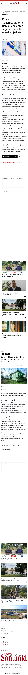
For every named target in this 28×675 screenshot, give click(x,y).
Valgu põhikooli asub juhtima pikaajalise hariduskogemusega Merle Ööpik (13, 314)
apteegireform (5, 162)
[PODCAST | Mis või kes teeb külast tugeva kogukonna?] (14, 267)
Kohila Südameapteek (12, 162)
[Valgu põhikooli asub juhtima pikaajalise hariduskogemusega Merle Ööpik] (14, 305)
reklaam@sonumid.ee (6, 644)
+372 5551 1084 (5, 642)
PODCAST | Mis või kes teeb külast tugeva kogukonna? (12, 275)
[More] (19, 156)
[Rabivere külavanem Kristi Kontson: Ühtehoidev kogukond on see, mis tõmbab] (14, 326)
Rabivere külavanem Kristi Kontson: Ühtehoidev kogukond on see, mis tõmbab (12, 335)
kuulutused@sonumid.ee (6, 653)
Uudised (6, 14)
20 (25, 296)
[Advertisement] (14, 214)
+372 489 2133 (4, 633)
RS (2, 11)
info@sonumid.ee (5, 635)
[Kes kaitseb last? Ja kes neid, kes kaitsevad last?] (14, 285)
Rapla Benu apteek (19, 162)
